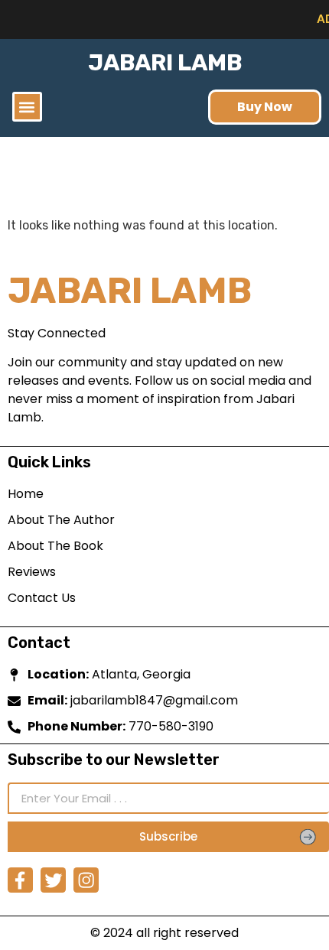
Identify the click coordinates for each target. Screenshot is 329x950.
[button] (27, 107)
